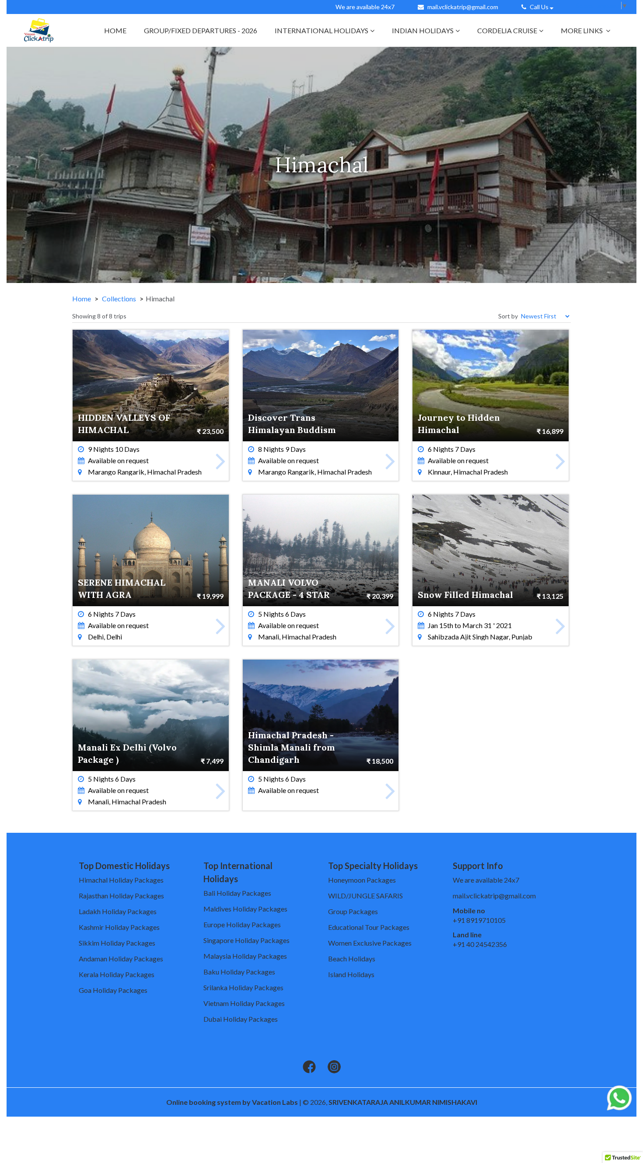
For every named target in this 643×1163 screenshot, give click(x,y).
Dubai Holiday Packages (240, 1019)
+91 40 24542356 (480, 944)
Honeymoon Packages (362, 880)
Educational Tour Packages (368, 927)
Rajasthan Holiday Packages (121, 895)
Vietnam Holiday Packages (244, 1003)
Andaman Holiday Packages (121, 958)
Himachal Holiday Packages (121, 880)
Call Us (539, 6)
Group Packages (353, 911)
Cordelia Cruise (507, 30)
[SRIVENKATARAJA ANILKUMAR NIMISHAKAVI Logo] (38, 30)
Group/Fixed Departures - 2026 (200, 30)
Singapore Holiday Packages (246, 940)
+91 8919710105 (479, 920)
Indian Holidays (423, 30)
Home (115, 30)
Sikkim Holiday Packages (117, 943)
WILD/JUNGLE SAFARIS (365, 895)
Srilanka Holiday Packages (243, 987)
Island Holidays (351, 974)
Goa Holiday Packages (113, 990)
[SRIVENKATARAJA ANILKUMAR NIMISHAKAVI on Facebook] (309, 1067)
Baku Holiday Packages (239, 971)
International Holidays (321, 30)
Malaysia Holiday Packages (245, 956)
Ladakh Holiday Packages (118, 911)
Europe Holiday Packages (242, 924)
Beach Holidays (351, 958)
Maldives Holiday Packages (245, 909)
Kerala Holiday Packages (116, 974)
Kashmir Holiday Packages (119, 927)
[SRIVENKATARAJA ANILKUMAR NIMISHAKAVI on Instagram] (334, 1067)
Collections (119, 298)
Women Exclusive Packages (370, 943)
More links (582, 30)
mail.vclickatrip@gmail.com (462, 6)
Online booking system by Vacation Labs (232, 1102)
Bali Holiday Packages (237, 893)
